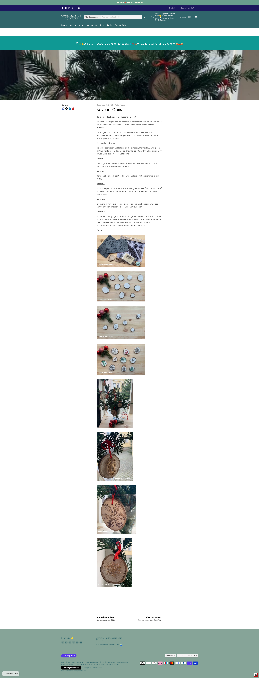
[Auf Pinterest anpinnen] (73, 108)
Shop (72, 25)
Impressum (71, 662)
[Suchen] (144, 17)
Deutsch (172, 8)
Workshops (92, 25)
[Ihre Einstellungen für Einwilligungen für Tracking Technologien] (255, 674)
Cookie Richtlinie (122, 662)
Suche (63, 662)
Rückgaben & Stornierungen (93, 668)
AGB (103, 662)
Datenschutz (111, 662)
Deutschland (188, 8)
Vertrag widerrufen (71, 668)
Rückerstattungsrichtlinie (110, 664)
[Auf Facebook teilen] (63, 108)
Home (64, 25)
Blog (102, 25)
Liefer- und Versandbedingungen (88, 662)
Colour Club (120, 25)
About (81, 25)
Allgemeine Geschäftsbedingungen (88, 664)
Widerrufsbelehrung (67, 664)
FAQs (109, 25)
